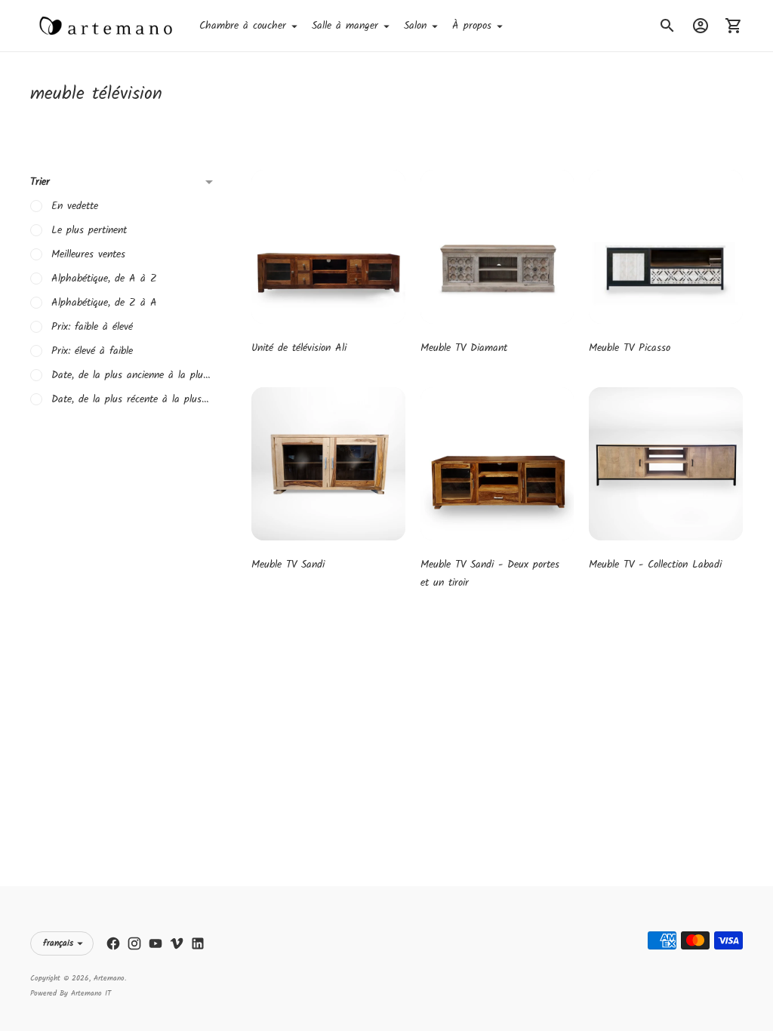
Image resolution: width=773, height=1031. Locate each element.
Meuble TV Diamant (463, 348)
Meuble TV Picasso (629, 348)
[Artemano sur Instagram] (134, 943)
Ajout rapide (328, 302)
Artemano (109, 978)
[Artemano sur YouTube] (155, 943)
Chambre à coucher (242, 25)
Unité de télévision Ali (298, 348)
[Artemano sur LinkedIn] (197, 943)
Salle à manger (345, 25)
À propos (471, 25)
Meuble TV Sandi (288, 564)
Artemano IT (91, 993)
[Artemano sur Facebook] (113, 943)
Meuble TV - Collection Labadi (655, 564)
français (58, 943)
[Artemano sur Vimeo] (176, 943)
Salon (415, 25)
